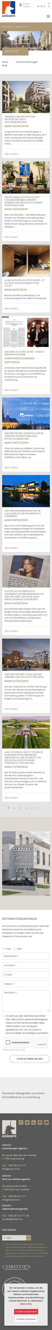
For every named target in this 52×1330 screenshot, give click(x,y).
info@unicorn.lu (10, 1169)
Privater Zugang (26, 5)
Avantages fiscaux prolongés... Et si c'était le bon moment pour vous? (24, 283)
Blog (4, 65)
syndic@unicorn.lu (12, 1219)
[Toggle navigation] (48, 16)
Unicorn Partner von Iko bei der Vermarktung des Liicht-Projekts (24, 676)
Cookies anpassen (26, 1319)
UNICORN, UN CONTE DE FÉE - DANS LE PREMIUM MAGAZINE (24, 353)
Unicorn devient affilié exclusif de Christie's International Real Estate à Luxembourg (23, 436)
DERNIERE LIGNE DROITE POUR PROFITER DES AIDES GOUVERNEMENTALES (19, 119)
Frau (8, 948)
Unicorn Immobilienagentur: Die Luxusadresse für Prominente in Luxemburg (22, 513)
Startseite (7, 26)
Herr (19, 948)
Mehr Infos (26, 1303)
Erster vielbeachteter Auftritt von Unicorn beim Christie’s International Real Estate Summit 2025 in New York (23, 201)
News (5, 62)
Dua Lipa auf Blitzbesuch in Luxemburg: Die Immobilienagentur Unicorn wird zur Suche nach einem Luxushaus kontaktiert (23, 595)
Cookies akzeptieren (26, 1311)
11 (37, 808)
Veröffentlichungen (27, 62)
